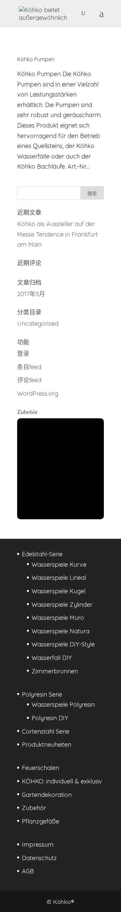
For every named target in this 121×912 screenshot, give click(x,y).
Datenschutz (39, 858)
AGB (28, 871)
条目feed (29, 367)
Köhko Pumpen (35, 59)
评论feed (29, 380)
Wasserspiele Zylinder (62, 604)
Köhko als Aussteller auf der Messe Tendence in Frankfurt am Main (57, 234)
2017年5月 (31, 294)
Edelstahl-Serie (42, 554)
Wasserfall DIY (52, 658)
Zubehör (34, 808)
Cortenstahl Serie (45, 731)
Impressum (37, 844)
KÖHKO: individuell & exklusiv (62, 781)
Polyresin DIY (50, 718)
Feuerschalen (40, 768)
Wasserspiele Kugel (58, 591)
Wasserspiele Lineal (59, 578)
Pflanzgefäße (40, 821)
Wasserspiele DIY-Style (63, 644)
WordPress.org (37, 393)
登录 (23, 353)
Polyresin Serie (42, 694)
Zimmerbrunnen (55, 671)
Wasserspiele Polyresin (63, 704)
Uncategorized (37, 323)
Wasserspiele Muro (58, 618)
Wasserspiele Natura (60, 631)
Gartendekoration (47, 795)
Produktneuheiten (46, 744)
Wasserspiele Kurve (59, 564)
